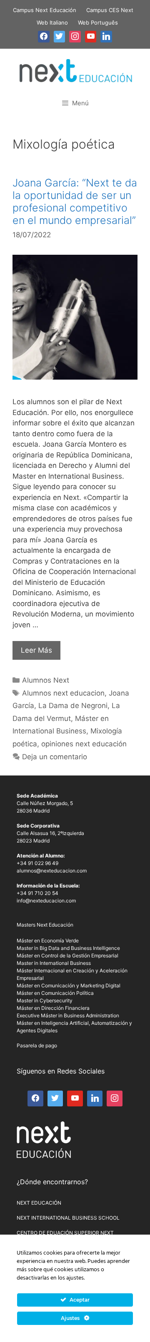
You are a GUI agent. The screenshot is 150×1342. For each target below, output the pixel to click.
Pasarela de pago (37, 1045)
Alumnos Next (45, 680)
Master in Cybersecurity (44, 1000)
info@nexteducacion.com (46, 900)
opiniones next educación (84, 744)
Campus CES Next (109, 10)
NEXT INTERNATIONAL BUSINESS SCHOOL (68, 1218)
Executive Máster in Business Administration (68, 1015)
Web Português (98, 22)
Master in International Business (54, 963)
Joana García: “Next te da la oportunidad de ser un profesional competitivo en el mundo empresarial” (74, 201)
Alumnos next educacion (63, 693)
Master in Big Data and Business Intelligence (68, 948)
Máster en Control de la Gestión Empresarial (67, 955)
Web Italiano (52, 22)
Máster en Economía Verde (48, 940)
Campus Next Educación (44, 10)
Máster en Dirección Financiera (53, 1008)
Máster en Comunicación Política (55, 993)
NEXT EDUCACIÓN (39, 1203)
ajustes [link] (75, 1278)
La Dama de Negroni (73, 705)
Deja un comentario (54, 757)
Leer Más (36, 650)
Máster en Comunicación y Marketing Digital (68, 985)
